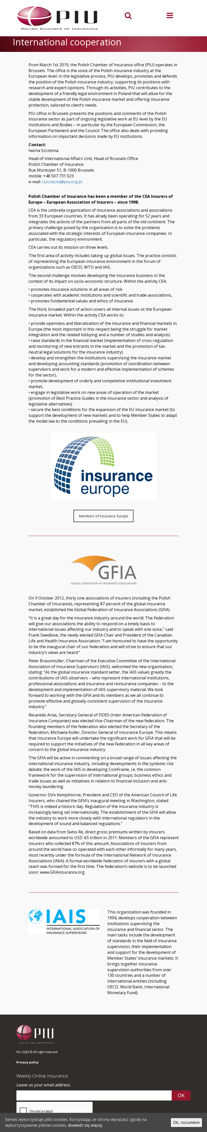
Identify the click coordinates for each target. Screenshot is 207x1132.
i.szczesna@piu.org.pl (62, 181)
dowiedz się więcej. (85, 1125)
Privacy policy (27, 1062)
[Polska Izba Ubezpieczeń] (58, 18)
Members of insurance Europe (103, 516)
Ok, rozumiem (186, 1122)
